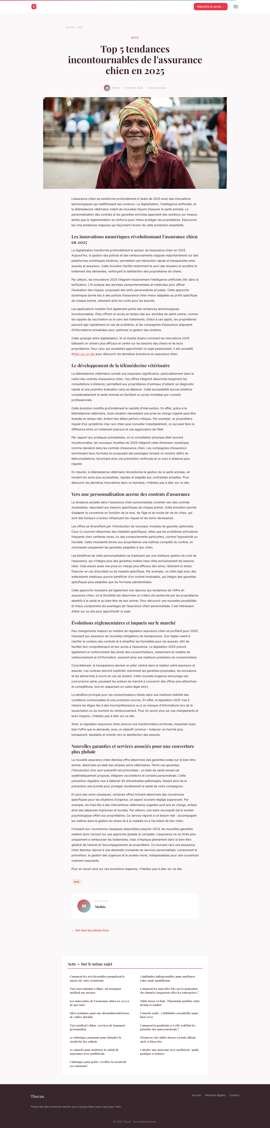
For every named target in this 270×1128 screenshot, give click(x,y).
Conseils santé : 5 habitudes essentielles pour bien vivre (169, 1015)
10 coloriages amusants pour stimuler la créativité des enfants (95, 1039)
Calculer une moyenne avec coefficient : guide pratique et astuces (169, 1051)
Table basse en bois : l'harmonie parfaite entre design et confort (170, 1003)
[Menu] (235, 7)
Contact (234, 1095)
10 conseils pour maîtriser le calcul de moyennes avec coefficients (94, 1051)
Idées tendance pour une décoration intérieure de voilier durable (99, 1015)
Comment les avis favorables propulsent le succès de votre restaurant (97, 978)
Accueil (70, 27)
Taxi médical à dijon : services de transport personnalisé (97, 1027)
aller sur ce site (84, 354)
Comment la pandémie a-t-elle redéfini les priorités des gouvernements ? (167, 1027)
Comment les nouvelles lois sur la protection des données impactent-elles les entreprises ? (169, 990)
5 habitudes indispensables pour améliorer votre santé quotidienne (167, 978)
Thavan (37, 1096)
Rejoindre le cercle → (210, 6)
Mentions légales (215, 1095)
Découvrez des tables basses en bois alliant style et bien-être (167, 1039)
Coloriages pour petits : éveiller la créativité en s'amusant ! (98, 1064)
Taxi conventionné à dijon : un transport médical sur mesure (95, 990)
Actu (80, 27)
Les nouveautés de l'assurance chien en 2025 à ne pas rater (99, 1003)
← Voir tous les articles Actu (90, 930)
